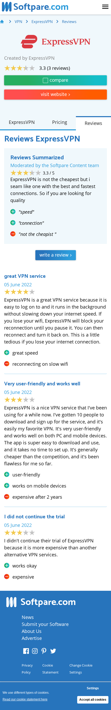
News (28, 617)
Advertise (32, 638)
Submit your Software (45, 624)
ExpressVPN (22, 122)
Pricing (59, 122)
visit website (55, 94)
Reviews (93, 123)
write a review (55, 255)
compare (59, 80)
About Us (32, 631)
